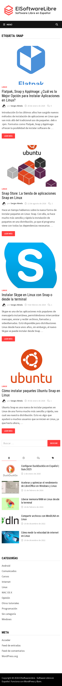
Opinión (6, 597)
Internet (6, 581)
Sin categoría (9, 614)
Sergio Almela (17, 105)
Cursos (5, 576)
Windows (7, 619)
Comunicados (9, 571)
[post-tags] (53, 458)
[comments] (38, 458)
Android (6, 565)
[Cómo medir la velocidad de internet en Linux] (10, 533)
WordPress (29, 681)
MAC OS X (7, 592)
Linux (4, 87)
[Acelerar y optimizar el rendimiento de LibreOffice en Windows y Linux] (10, 483)
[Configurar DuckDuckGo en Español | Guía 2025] (10, 466)
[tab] (9, 458)
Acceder (6, 640)
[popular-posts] (9, 458)
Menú (9, 24)
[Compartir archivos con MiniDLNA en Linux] (10, 516)
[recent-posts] (23, 458)
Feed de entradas (11, 645)
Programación (9, 608)
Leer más (9, 136)
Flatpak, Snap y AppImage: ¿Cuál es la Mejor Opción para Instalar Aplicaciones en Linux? (31, 95)
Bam (39, 681)
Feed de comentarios (13, 650)
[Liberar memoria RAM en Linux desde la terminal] (10, 499)
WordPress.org (10, 656)
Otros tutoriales (10, 603)
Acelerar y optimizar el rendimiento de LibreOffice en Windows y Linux (39, 484)
